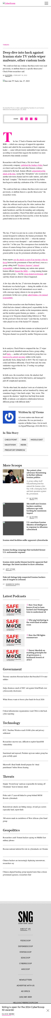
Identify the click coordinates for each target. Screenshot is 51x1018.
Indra (9, 354)
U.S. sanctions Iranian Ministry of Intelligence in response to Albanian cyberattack (37, 526)
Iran (24, 439)
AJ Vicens (8, 75)
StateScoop (25, 952)
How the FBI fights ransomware (35, 636)
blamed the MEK (21, 271)
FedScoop (25, 940)
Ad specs (25, 991)
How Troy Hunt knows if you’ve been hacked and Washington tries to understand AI (37, 608)
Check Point (11, 439)
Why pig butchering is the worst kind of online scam (37, 622)
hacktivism (10, 444)
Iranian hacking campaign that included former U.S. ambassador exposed (24, 551)
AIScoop (25, 969)
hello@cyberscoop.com (25, 1002)
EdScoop (25, 957)
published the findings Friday (32, 165)
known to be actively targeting (14, 357)
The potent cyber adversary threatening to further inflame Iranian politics (36, 474)
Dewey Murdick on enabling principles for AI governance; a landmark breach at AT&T (36, 655)
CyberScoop (25, 963)
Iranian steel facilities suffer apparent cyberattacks (25, 540)
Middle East (37, 439)
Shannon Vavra (13, 584)
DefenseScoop (25, 946)
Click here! (8, 1014)
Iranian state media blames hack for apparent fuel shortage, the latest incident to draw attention (25, 563)
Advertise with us (25, 985)
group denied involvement (33, 274)
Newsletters (25, 979)
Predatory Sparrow (15, 450)
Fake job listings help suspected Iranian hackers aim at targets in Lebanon (24, 578)
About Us (25, 929)
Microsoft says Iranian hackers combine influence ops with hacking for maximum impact (36, 508)
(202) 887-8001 (25, 997)
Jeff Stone (10, 569)
